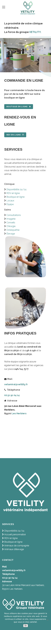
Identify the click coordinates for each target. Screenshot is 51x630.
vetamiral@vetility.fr (16, 384)
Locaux (10, 200)
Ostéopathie (12, 230)
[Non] (47, 619)
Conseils (10, 222)
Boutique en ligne (17, 107)
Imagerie (10, 218)
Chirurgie (10, 226)
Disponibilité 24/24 (16, 189)
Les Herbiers (19, 413)
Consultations (13, 215)
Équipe (10, 204)
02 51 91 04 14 (12, 395)
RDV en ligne (14, 135)
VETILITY (35, 31)
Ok (25, 626)
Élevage (10, 233)
